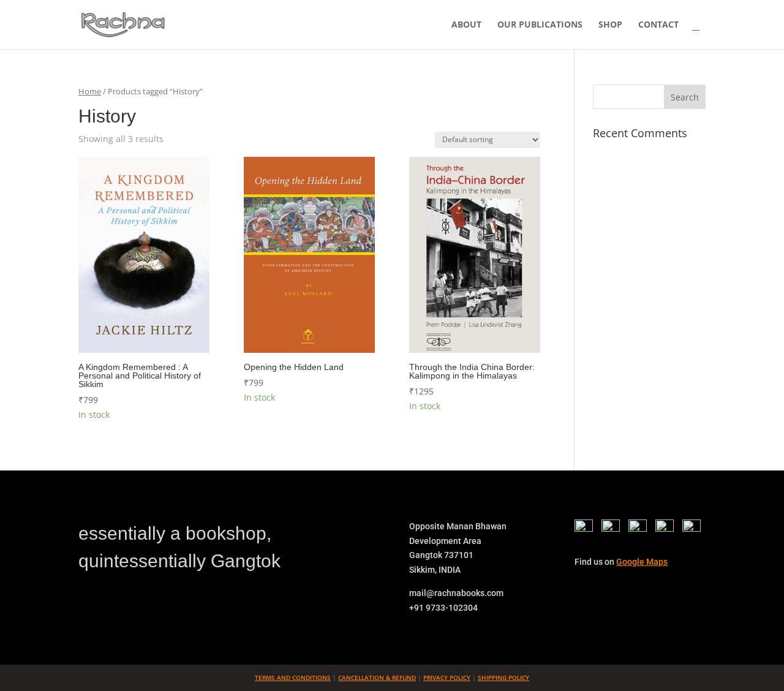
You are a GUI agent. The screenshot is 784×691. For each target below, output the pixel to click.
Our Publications (539, 25)
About (466, 25)
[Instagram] (640, 528)
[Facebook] (587, 528)
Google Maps (642, 562)
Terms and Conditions (293, 677)
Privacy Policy (446, 677)
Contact (658, 25)
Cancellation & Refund (377, 677)
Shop (610, 25)
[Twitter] (613, 528)
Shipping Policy (503, 677)
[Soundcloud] (691, 528)
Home (89, 91)
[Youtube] (667, 528)
